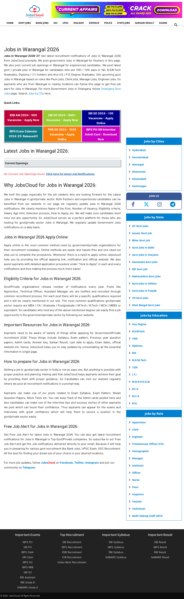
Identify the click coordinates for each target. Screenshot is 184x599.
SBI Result (160, 542)
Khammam (139, 171)
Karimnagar (139, 186)
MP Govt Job (140, 269)
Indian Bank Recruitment (72, 562)
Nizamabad (139, 179)
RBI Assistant (27, 577)
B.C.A (135, 389)
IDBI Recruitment (72, 552)
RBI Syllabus (116, 552)
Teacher (137, 501)
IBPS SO (28, 562)
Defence (94, 22)
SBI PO (28, 547)
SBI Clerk (27, 557)
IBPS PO (28, 542)
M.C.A (135, 396)
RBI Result (160, 552)
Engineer (137, 436)
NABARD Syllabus (115, 557)
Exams (163, 22)
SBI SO (28, 572)
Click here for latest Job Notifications (70, 174)
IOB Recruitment (71, 557)
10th (135, 338)
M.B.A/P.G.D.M (141, 381)
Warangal (138, 164)
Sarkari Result (144, 22)
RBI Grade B (27, 582)
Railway (78, 22)
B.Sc (134, 403)
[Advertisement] (69, 37)
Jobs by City (36, 93)
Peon (135, 487)
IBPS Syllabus (116, 547)
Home (9, 22)
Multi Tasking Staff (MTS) (147, 516)
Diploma (137, 345)
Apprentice (139, 422)
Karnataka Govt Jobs (145, 262)
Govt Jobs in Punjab (144, 290)
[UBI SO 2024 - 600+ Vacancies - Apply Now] (62, 123)
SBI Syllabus (116, 542)
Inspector (138, 494)
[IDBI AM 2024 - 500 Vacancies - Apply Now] (23, 123)
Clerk (135, 429)
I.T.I (134, 374)
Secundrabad (140, 157)
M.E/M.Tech (139, 360)
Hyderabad (139, 150)
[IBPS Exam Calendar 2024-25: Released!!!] (23, 140)
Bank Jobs (42, 22)
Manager (137, 458)
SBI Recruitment (71, 542)
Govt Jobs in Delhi (143, 247)
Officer (136, 472)
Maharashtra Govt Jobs (146, 276)
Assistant (138, 465)
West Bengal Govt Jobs (146, 305)
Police (108, 22)
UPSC (65, 22)
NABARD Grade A (27, 587)
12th (135, 367)
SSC (56, 22)
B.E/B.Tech (138, 331)
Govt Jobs (25, 22)
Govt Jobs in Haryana (145, 254)
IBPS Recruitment (72, 547)
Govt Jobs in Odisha (144, 283)
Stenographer (140, 451)
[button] (175, 25)
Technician (138, 508)
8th (134, 353)
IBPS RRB (27, 567)
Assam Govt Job (142, 233)
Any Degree (139, 324)
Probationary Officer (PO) (148, 444)
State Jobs (123, 22)
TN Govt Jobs (140, 298)
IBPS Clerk (27, 552)
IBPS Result (160, 547)
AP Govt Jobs (140, 226)
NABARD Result (160, 557)
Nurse (135, 480)
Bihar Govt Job (141, 240)
